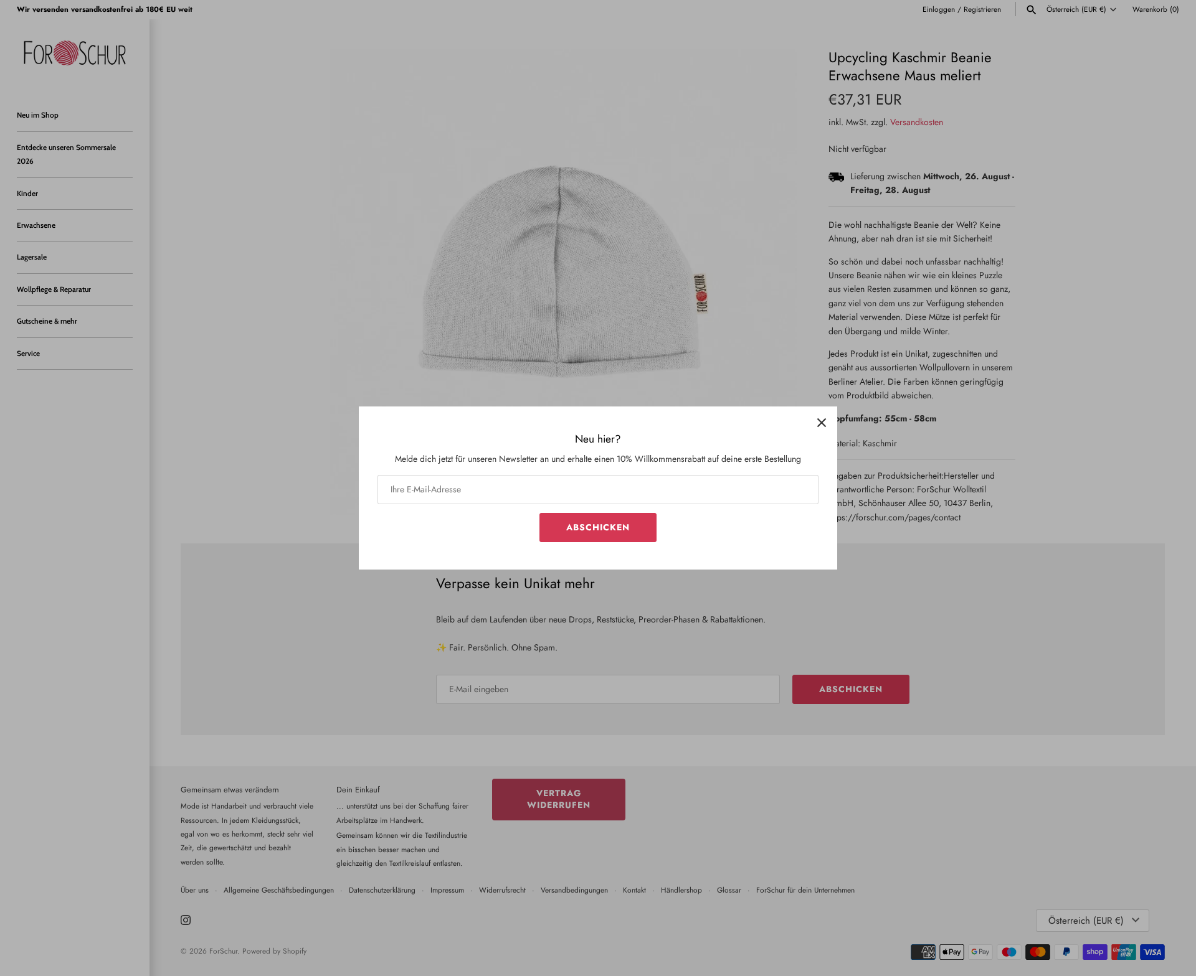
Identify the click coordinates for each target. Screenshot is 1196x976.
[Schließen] (821, 422)
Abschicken (598, 527)
